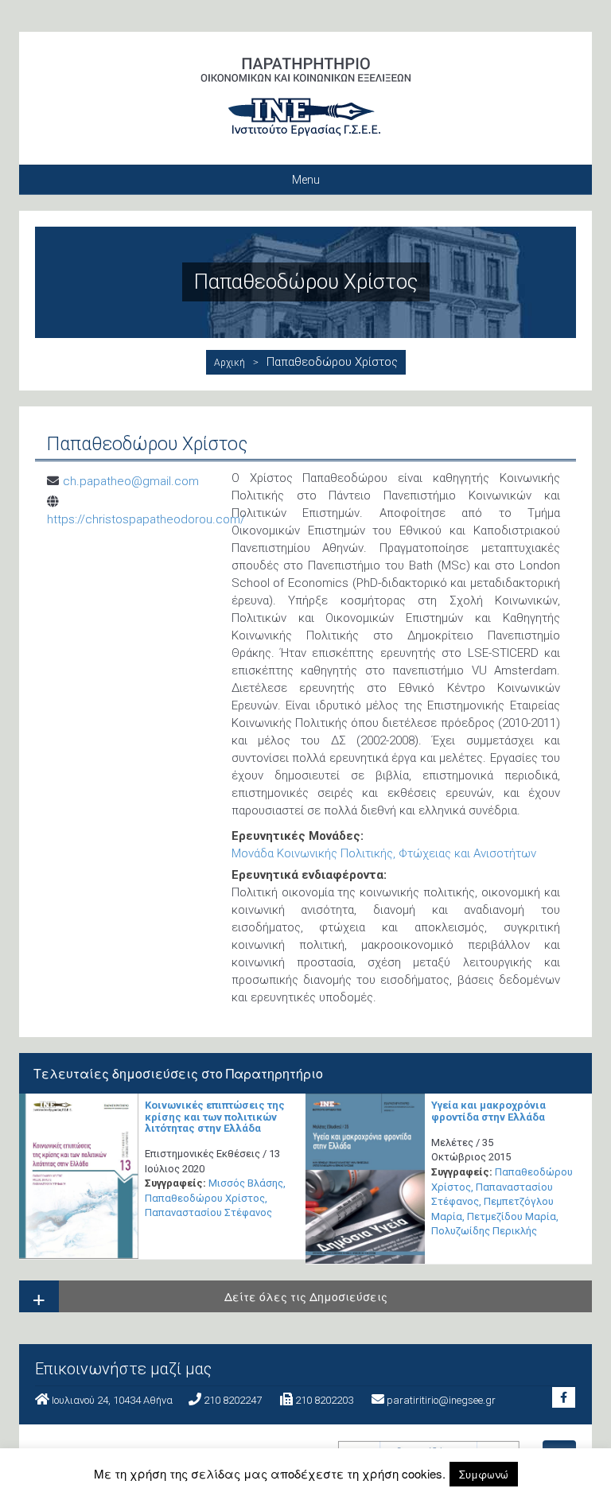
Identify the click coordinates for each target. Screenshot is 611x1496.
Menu (306, 179)
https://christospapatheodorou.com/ (146, 519)
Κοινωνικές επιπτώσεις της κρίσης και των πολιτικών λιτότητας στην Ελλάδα (215, 1116)
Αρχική (229, 362)
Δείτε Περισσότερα (79, 1177)
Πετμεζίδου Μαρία (511, 1216)
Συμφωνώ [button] (483, 1474)
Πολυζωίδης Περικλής (484, 1231)
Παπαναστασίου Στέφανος (208, 1212)
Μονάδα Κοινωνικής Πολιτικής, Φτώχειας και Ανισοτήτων (384, 853)
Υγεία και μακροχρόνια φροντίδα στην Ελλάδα (488, 1110)
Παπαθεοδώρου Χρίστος (205, 1198)
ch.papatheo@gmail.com (131, 481)
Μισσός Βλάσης (245, 1183)
